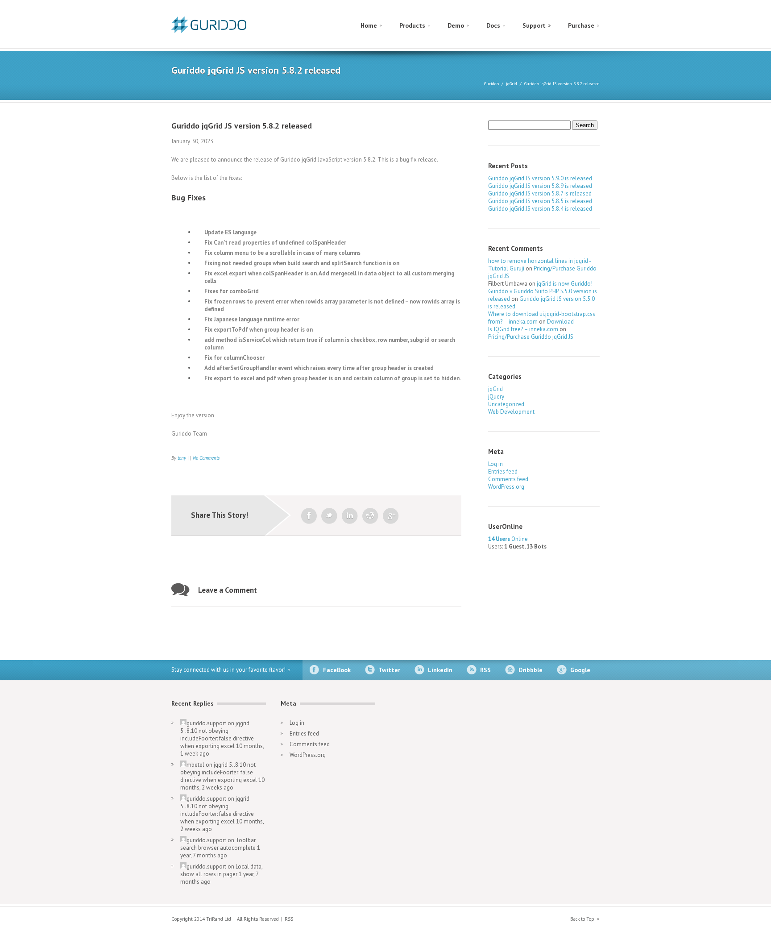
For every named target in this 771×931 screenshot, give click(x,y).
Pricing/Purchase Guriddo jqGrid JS (530, 337)
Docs (493, 25)
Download (560, 321)
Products (412, 25)
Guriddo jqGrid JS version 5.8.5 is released (540, 201)
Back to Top (582, 919)
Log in (495, 464)
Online (508, 539)
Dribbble (530, 670)
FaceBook (337, 670)
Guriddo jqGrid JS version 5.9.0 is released (540, 178)
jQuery (496, 396)
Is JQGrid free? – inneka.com (523, 329)
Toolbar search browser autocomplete (218, 844)
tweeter (329, 516)
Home (369, 25)
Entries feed (503, 471)
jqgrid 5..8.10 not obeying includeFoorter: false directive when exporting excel (217, 734)
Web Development (511, 412)
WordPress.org (506, 486)
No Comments (206, 458)
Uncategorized (506, 404)
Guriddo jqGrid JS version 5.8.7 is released (540, 193)
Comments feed (508, 479)
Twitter (389, 670)
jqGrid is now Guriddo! (565, 283)
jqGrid (511, 84)
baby (370, 516)
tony (182, 458)
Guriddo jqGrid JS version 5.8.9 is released (540, 186)
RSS (485, 670)
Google (580, 670)
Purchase (581, 25)
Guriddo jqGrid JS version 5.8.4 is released (540, 208)
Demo (456, 25)
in (350, 516)
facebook (309, 516)
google (391, 516)
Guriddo (491, 84)
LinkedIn (440, 670)
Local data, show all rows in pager (221, 870)
